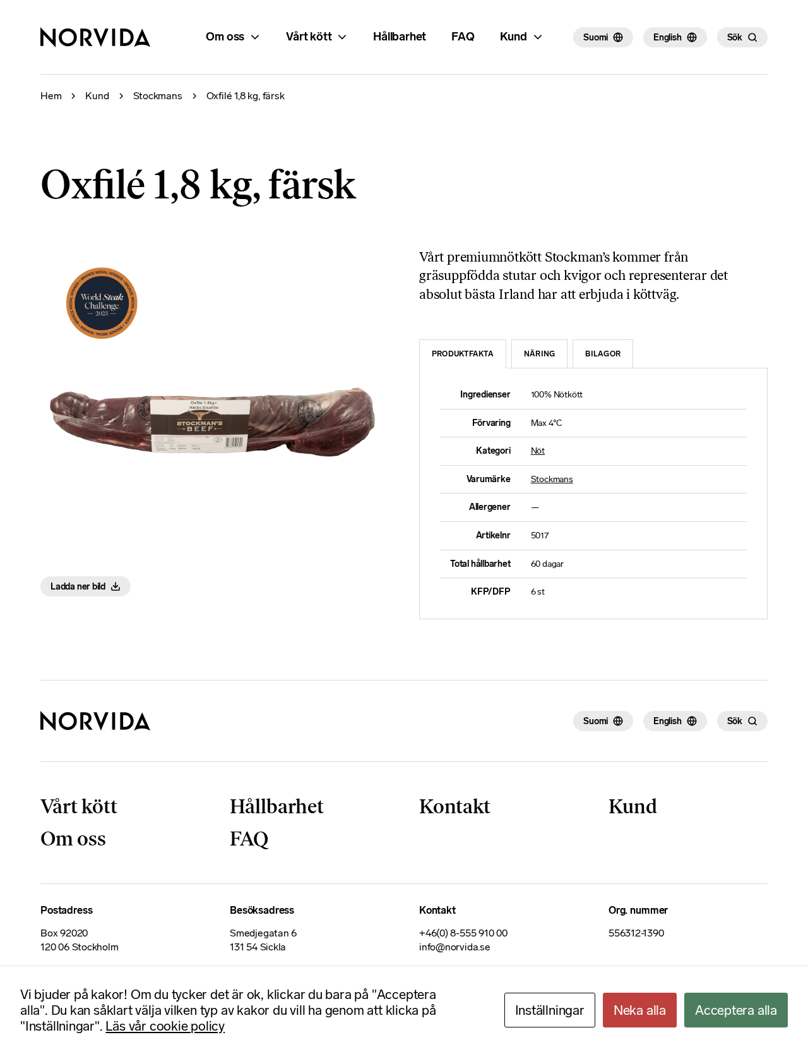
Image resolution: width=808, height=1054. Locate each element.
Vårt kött (308, 37)
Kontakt (454, 806)
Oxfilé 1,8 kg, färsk (245, 96)
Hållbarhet (399, 37)
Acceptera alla (736, 1010)
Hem (50, 96)
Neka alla (640, 1010)
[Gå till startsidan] (95, 721)
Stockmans (157, 96)
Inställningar (550, 1010)
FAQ (462, 37)
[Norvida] (95, 37)
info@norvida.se (454, 947)
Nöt (538, 450)
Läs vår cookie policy (165, 1026)
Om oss (225, 37)
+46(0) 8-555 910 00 (463, 933)
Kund (513, 37)
